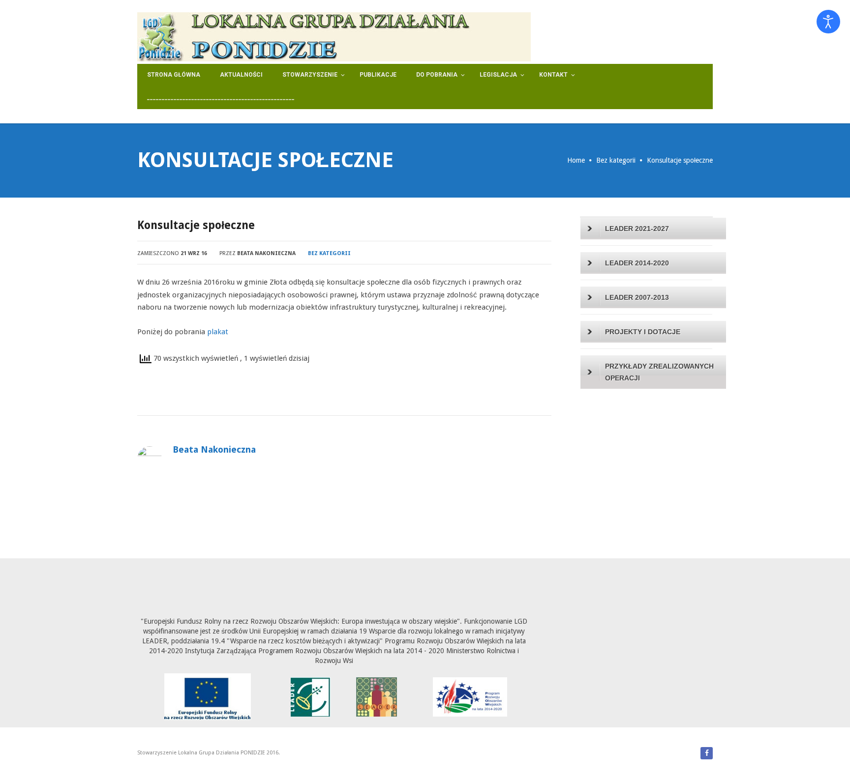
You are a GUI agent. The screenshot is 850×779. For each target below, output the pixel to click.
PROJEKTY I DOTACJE (642, 332)
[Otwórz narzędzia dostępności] (828, 21)
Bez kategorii (616, 160)
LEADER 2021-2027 (637, 228)
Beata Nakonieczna (266, 253)
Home (576, 160)
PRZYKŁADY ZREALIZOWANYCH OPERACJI (659, 372)
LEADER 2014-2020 (637, 263)
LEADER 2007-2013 (637, 297)
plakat (217, 331)
